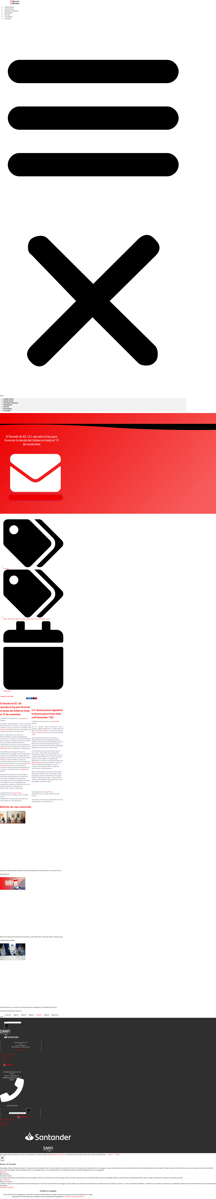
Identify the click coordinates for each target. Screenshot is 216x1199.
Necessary (5, 1174)
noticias (5, 569)
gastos (23, 619)
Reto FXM (6, 407)
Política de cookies (8, 1058)
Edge (72, 1196)
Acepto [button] (117, 1154)
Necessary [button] (3, 1172)
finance (34, 732)
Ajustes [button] (110, 1154)
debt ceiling (11, 619)
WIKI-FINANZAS (7, 409)
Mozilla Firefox (79, 1196)
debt (4, 619)
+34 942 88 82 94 (20, 1050)
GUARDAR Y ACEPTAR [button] (6, 1187)
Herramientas (7, 405)
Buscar (6, 1020)
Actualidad (8, 19)
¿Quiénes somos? (8, 399)
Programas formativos (10, 403)
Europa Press (23, 718)
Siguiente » (55, 1015)
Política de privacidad (8, 1054)
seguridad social (5, 748)
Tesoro (5, 759)
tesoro (48, 619)
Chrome (67, 1196)
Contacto (5, 1061)
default (18, 619)
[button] (93, 209)
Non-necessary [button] (5, 1180)
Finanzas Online (8, 401)
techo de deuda (40, 619)
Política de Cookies (59, 1154)
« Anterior (8, 1015)
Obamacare (30, 619)
